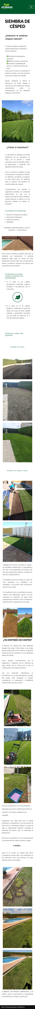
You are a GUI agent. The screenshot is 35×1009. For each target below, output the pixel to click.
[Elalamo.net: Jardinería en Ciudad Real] (7, 7)
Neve (3, 1007)
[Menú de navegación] (31, 7)
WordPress (21, 1007)
